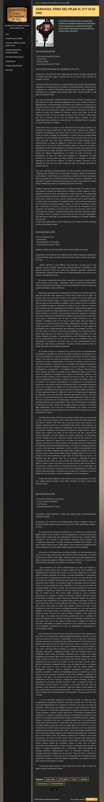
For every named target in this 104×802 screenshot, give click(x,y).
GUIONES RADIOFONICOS (13, 66)
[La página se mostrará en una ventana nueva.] (45, 32)
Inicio (7, 34)
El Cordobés (63, 779)
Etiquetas (39, 779)
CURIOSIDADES (10, 61)
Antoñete (83, 779)
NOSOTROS (9, 70)
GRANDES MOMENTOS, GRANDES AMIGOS (13, 51)
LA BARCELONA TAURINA (14, 38)
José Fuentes (43, 783)
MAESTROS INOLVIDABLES (14, 57)
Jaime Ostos (50, 779)
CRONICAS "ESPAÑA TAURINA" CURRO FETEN (15, 44)
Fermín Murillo (57, 783)
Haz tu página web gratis (78, 799)
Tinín (74, 779)
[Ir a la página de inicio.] (17, 12)
